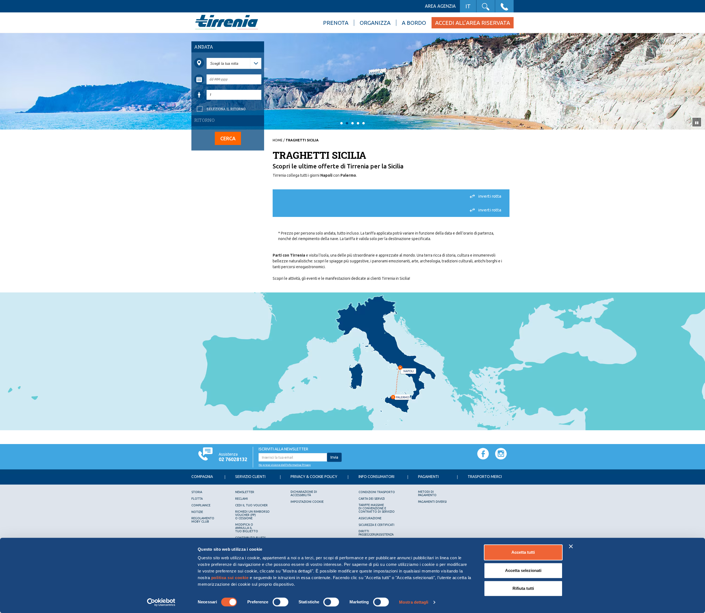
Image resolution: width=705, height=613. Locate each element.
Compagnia (202, 476)
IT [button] (468, 6)
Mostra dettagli (414, 602)
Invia (334, 457)
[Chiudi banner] (571, 546)
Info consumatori (376, 476)
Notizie (197, 511)
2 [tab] (347, 123)
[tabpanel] (352, 81)
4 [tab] (358, 123)
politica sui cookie (230, 577)
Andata (203, 47)
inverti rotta (489, 196)
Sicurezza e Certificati (376, 524)
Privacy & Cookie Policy (314, 476)
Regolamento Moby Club (202, 520)
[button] (485, 6)
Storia (196, 492)
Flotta (197, 498)
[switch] (280, 602)
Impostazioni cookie (307, 501)
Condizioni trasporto (377, 492)
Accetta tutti (523, 552)
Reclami (241, 498)
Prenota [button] (335, 23)
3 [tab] (352, 123)
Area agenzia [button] (440, 6)
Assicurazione (370, 518)
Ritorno (204, 120)
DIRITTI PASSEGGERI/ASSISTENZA (376, 532)
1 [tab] (341, 123)
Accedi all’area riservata (472, 23)
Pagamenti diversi (432, 501)
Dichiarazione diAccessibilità (304, 493)
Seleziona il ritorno (226, 109)
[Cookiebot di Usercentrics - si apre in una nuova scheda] (161, 602)
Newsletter (244, 492)
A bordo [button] (414, 23)
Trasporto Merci (485, 476)
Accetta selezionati (523, 570)
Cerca (227, 138)
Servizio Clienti (250, 476)
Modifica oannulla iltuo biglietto (246, 528)
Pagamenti (428, 476)
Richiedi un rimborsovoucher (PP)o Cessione (252, 515)
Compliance (200, 505)
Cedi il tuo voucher (251, 505)
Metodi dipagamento (427, 493)
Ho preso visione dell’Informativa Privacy (285, 464)
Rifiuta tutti (523, 588)
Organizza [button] (375, 23)
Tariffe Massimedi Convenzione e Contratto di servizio (377, 508)
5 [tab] (363, 123)
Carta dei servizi (372, 498)
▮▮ (697, 122)
